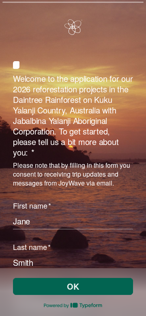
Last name (32, 247)
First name (32, 205)
